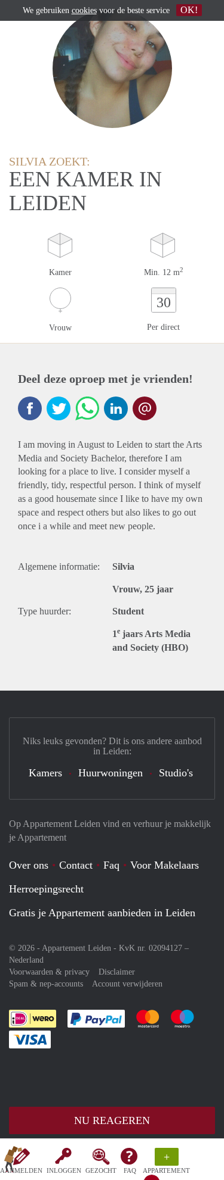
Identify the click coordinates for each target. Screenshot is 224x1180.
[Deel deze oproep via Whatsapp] (87, 408)
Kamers (45, 773)
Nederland (26, 960)
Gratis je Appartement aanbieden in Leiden (102, 913)
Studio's (176, 773)
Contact (76, 865)
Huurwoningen (110, 773)
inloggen (64, 1170)
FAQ (130, 1170)
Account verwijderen (127, 983)
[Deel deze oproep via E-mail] (145, 408)
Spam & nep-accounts (46, 983)
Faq (111, 865)
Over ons (28, 865)
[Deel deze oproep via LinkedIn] (116, 408)
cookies (84, 10)
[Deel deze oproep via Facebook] (30, 408)
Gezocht (100, 1170)
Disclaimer (117, 971)
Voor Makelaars (164, 865)
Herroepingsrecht (46, 889)
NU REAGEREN (112, 1120)
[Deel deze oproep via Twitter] (58, 408)
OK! (189, 10)
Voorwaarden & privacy (49, 971)
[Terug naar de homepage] (13, 1161)
